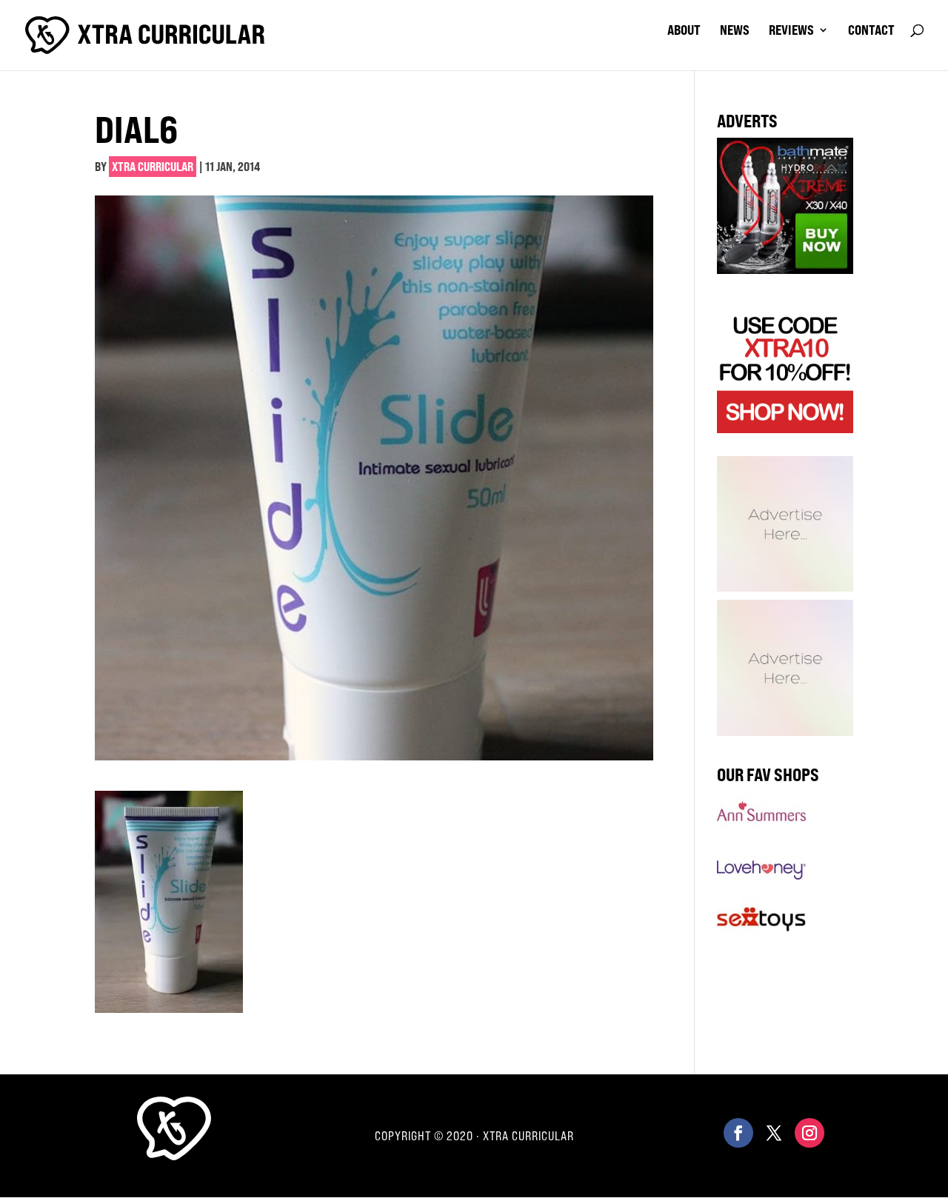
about (684, 31)
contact (871, 31)
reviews (791, 31)
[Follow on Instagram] (809, 1133)
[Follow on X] (774, 1133)
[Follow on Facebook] (738, 1133)
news (735, 31)
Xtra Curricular (152, 166)
